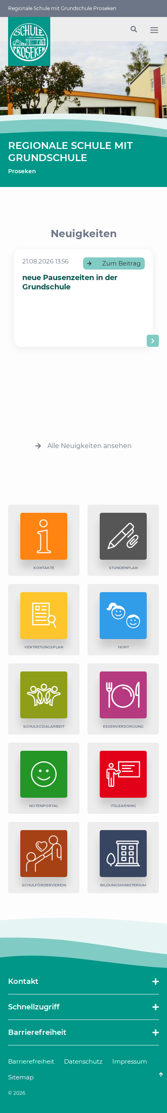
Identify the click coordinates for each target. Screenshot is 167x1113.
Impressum (129, 1061)
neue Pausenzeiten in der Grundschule (70, 282)
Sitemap (21, 1077)
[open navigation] (154, 30)
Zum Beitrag (121, 263)
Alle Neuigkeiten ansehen (89, 446)
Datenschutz (83, 1061)
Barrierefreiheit (31, 1061)
